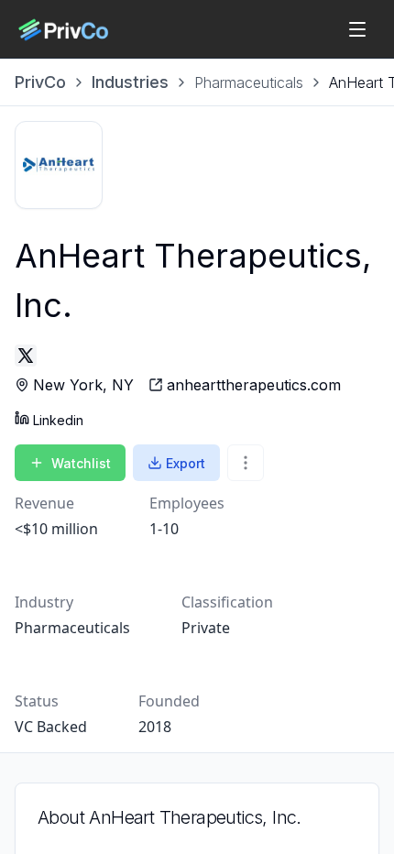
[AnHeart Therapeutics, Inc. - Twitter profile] (26, 356)
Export (185, 463)
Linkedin (58, 420)
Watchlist (81, 463)
